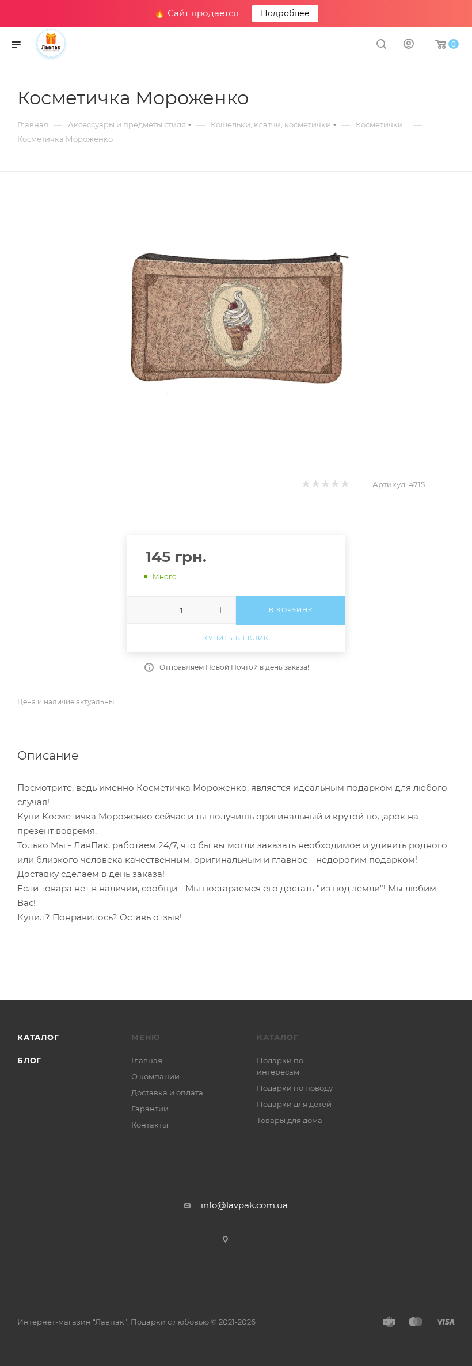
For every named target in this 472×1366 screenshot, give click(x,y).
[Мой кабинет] (409, 45)
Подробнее (285, 13)
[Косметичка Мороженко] (236, 320)
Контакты (149, 1124)
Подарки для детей (294, 1104)
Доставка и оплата (167, 1092)
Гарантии (150, 1108)
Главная (146, 1060)
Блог (29, 1060)
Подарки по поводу (295, 1087)
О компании (155, 1076)
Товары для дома (289, 1120)
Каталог (38, 1037)
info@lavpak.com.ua (244, 1205)
